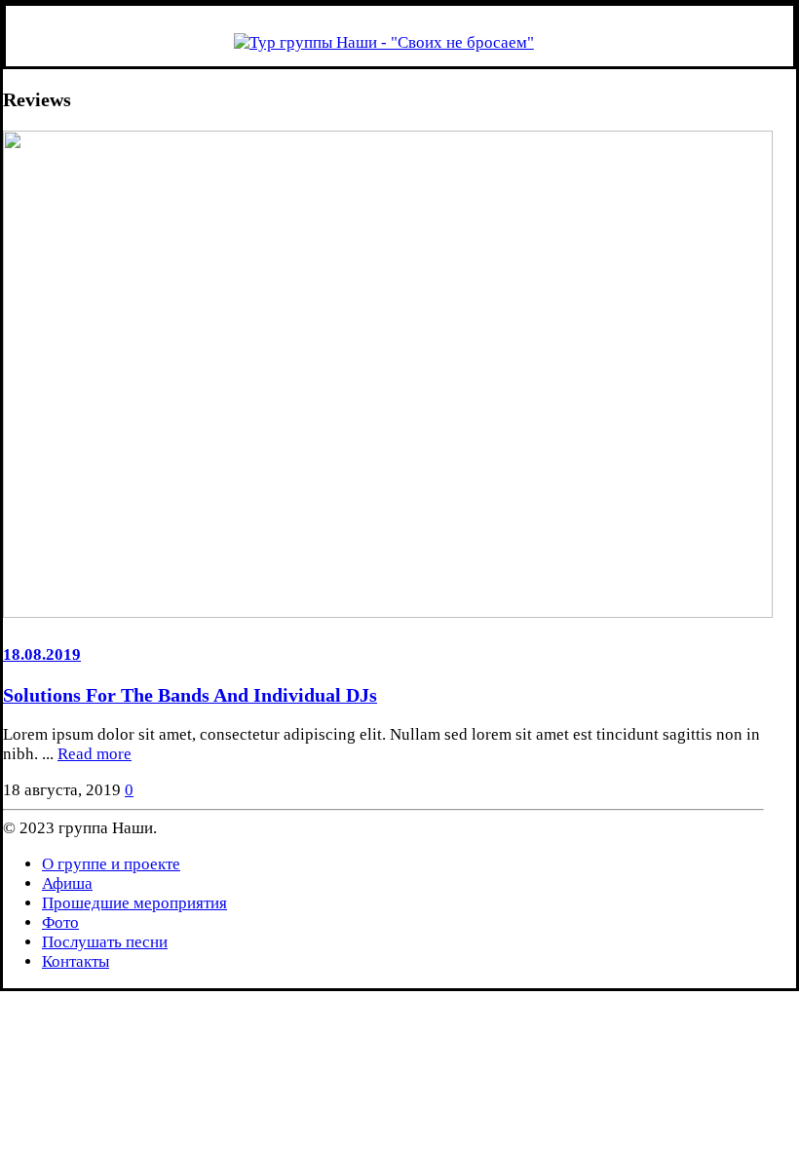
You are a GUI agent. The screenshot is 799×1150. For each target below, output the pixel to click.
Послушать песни (105, 942)
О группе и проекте (111, 864)
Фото (60, 922)
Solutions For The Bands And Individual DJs (190, 695)
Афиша (67, 883)
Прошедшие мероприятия (134, 903)
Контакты (75, 961)
